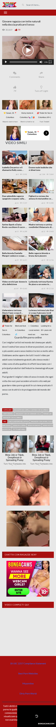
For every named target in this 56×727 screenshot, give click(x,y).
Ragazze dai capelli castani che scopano (31, 410)
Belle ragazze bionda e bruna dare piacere (39, 254)
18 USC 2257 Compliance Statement (28, 663)
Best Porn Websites (28, 673)
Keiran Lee (47, 414)
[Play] (5, 62)
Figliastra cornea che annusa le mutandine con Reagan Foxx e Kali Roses (41, 198)
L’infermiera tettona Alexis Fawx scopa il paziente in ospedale (12, 313)
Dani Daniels (8, 414)
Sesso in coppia (19, 425)
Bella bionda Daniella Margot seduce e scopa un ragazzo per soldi (14, 256)
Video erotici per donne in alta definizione (14, 282)
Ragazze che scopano (12, 418)
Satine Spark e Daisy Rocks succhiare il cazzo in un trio (14, 227)
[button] (28, 50)
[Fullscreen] (50, 62)
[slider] (23, 62)
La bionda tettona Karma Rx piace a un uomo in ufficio (41, 284)
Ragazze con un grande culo (28, 414)
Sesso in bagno (34, 425)
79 (19, 29)
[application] (28, 50)
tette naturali (19, 429)
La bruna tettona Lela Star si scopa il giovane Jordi (41, 311)
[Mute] (40, 62)
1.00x (46, 62)
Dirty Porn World (28, 693)
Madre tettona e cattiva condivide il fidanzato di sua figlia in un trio (40, 227)
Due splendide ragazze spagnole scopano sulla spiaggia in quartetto (13, 198)
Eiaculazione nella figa (19, 421)
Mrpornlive (28, 683)
